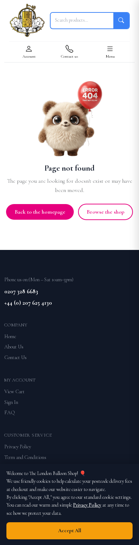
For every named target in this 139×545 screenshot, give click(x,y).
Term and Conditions (25, 457)
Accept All (69, 531)
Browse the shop (105, 211)
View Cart (14, 392)
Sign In (11, 402)
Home (10, 336)
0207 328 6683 (21, 291)
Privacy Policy (17, 447)
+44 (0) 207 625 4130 (28, 302)
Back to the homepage (40, 211)
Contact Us (15, 357)
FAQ (9, 413)
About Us (14, 347)
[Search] (121, 20)
